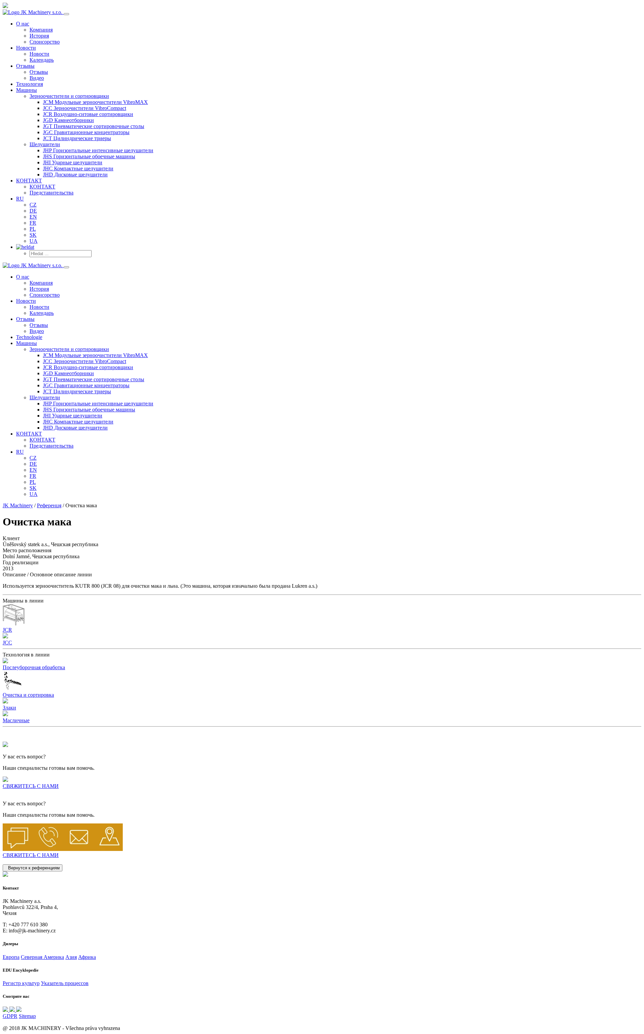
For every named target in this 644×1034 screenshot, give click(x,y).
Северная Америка (42, 957)
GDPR (10, 1016)
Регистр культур (21, 983)
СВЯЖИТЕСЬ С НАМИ (31, 786)
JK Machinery (18, 505)
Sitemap (27, 1016)
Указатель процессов (65, 983)
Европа (11, 957)
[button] (69, 96)
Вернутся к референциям (32, 867)
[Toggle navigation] (66, 14)
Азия (71, 957)
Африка (87, 957)
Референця (49, 505)
